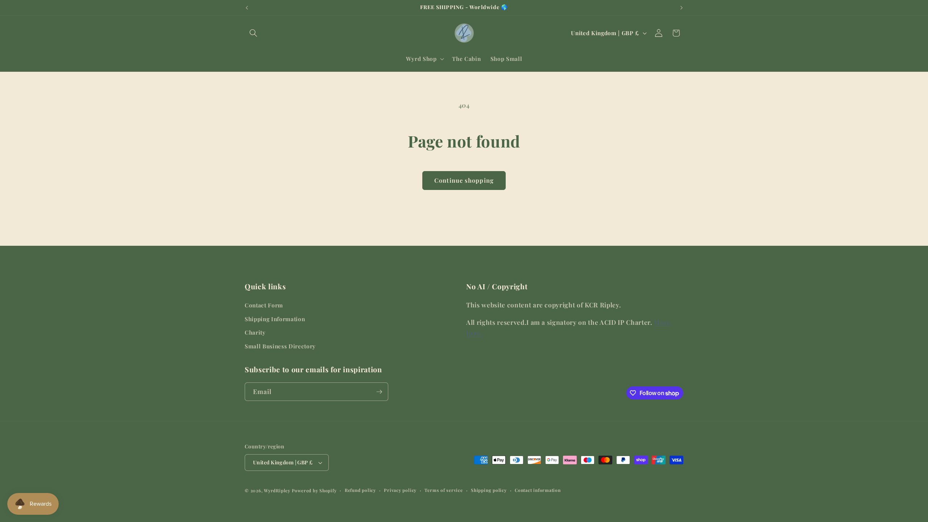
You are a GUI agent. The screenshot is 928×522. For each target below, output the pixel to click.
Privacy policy (400, 490)
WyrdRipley (277, 490)
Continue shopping (464, 180)
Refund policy (360, 490)
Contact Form (264, 305)
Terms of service (443, 490)
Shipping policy (489, 490)
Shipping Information (275, 319)
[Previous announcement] (247, 7)
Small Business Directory (280, 346)
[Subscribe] (379, 391)
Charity (255, 332)
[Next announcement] (681, 7)
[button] (253, 33)
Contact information (538, 490)
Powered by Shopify (314, 490)
